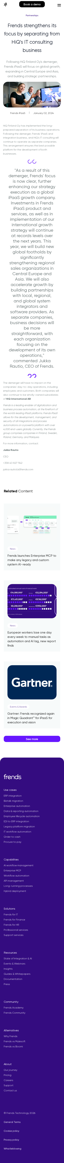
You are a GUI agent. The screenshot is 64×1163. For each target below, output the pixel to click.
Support (8, 1085)
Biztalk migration (13, 800)
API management (14, 880)
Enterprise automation (17, 806)
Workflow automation (16, 875)
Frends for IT (11, 914)
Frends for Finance (14, 919)
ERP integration (13, 795)
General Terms (12, 1122)
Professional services (16, 929)
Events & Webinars (14, 963)
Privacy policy (11, 1139)
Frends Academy (13, 1007)
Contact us (10, 1090)
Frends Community (14, 1012)
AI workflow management (18, 865)
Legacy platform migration (19, 826)
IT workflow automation (17, 831)
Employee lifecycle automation (22, 816)
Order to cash (12, 836)
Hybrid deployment (15, 891)
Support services (13, 935)
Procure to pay (12, 841)
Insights (8, 968)
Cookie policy (11, 1130)
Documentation (13, 979)
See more (32, 739)
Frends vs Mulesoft (14, 1041)
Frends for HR (11, 924)
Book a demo (32, 4)
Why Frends (10, 1036)
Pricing (7, 1075)
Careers (8, 1080)
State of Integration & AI (18, 958)
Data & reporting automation (21, 811)
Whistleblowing (12, 1148)
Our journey (10, 1069)
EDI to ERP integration (16, 821)
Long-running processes (18, 885)
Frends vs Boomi (13, 1046)
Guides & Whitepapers (17, 973)
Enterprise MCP (12, 870)
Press (7, 984)
